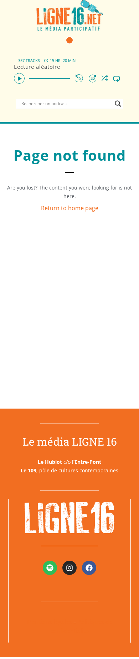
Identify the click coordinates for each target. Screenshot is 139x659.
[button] (69, 40)
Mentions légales (49, 622)
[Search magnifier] (118, 104)
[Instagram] (69, 568)
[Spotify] (50, 568)
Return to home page (69, 208)
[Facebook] (89, 568)
